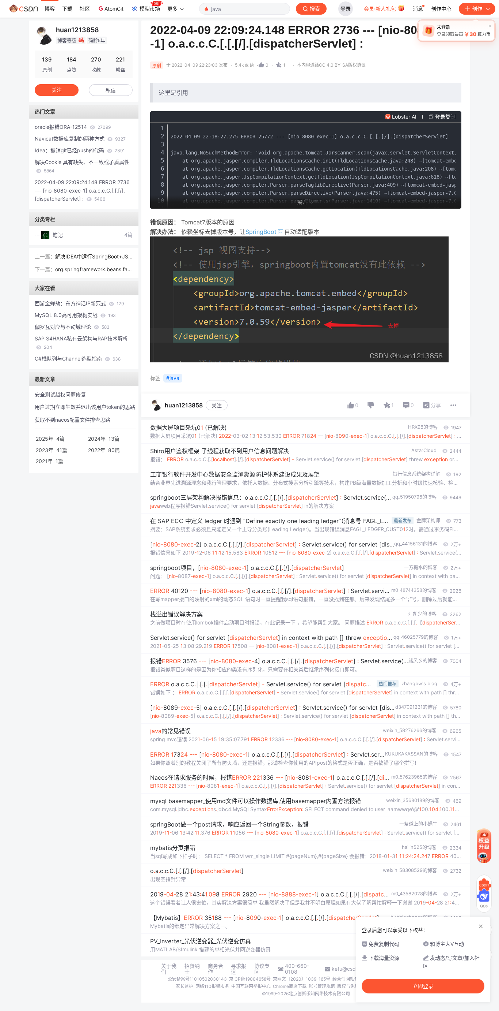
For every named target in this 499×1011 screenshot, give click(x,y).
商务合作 (215, 969)
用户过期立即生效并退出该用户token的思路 (85, 407)
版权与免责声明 (352, 986)
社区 (85, 8)
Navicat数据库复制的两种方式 (80, 138)
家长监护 (184, 986)
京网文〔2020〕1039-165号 (301, 979)
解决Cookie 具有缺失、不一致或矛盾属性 (82, 166)
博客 (50, 8)
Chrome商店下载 (289, 986)
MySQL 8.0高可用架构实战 (75, 315)
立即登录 (423, 986)
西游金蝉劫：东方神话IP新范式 (79, 303)
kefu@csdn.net (350, 969)
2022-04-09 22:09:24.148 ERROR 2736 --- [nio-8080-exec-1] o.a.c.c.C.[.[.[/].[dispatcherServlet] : (82, 190)
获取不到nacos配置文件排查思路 (72, 420)
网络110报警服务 (212, 986)
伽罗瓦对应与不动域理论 (72, 327)
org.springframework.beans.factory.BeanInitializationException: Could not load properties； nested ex (94, 270)
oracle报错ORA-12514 (73, 127)
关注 (217, 405)
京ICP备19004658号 (250, 979)
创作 (477, 8)
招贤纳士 (192, 969)
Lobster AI (404, 116)
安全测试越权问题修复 (60, 394)
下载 (67, 8)
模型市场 (150, 8)
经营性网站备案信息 (352, 979)
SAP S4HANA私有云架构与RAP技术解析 (81, 342)
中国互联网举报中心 (251, 986)
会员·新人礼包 (380, 8)
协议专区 (262, 969)
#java (172, 378)
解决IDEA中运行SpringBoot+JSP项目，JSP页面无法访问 (93, 257)
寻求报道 (238, 969)
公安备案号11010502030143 (197, 979)
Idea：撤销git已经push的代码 (80, 150)
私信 (111, 90)
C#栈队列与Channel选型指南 (78, 358)
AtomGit (113, 8)
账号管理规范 (322, 986)
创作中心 (441, 8)
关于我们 (168, 969)
